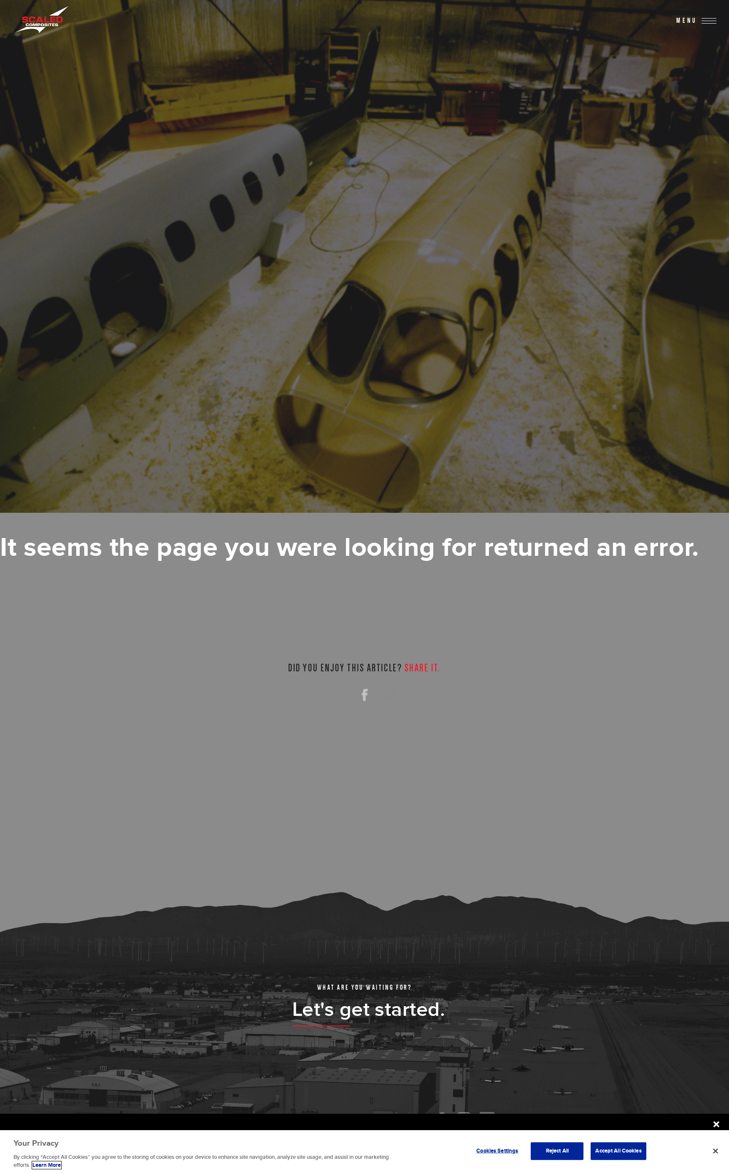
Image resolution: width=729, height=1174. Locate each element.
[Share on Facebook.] (364, 695)
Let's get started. (369, 1010)
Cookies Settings (497, 1150)
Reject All (557, 1150)
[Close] (715, 1151)
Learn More (46, 1165)
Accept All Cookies (618, 1150)
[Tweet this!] (389, 695)
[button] (716, 1124)
